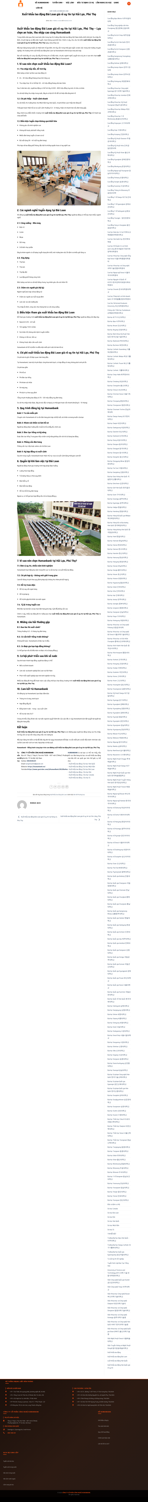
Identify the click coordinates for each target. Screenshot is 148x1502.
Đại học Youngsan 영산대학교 (118, 1200)
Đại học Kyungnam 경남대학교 (118, 725)
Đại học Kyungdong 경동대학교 (118, 708)
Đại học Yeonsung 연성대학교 (118, 1183)
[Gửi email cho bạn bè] (59, 787)
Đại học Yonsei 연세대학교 (116, 1196)
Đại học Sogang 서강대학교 (117, 1055)
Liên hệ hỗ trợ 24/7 (103, 1444)
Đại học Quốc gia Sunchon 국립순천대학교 (119, 993)
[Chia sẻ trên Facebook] (51, 787)
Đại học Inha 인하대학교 (116, 591)
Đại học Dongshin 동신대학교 (117, 457)
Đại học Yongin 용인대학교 (117, 1191)
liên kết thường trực (79, 794)
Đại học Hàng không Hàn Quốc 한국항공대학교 (118, 531)
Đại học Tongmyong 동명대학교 (118, 1147)
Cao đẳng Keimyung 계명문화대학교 (118, 82)
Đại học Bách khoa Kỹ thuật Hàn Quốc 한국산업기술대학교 (118, 335)
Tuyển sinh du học (8, 1461)
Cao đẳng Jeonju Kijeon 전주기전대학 (118, 68)
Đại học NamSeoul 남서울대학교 (119, 750)
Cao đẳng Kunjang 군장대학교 (118, 134)
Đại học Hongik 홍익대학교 (117, 570)
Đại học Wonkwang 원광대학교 (118, 1163)
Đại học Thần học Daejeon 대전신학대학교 (119, 1127)
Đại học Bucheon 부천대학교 (117, 345)
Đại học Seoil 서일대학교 (116, 1027)
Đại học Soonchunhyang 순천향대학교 (118, 1064)
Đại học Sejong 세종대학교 (117, 1018)
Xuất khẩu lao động (75, 763)
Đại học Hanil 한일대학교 (116, 536)
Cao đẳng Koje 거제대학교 (116, 130)
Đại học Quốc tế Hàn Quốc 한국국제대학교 (119, 1000)
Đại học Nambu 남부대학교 (117, 746)
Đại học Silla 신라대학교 (116, 1050)
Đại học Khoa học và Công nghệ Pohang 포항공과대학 (118, 626)
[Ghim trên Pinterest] (63, 787)
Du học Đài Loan (88, 769)
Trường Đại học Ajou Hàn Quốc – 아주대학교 (118, 1239)
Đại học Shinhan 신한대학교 (117, 1046)
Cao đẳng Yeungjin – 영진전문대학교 (118, 219)
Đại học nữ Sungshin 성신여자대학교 (118, 858)
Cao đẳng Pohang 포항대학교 (118, 177)
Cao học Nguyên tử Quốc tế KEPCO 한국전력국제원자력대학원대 (118, 282)
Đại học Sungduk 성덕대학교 (117, 1095)
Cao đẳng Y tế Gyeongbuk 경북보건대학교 (119, 205)
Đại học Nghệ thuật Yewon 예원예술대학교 (118, 788)
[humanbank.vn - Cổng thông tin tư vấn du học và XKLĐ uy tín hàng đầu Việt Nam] (24, 3)
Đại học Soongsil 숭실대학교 (117, 1070)
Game (116, 2)
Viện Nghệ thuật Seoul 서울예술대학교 (118, 1340)
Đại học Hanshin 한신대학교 (117, 553)
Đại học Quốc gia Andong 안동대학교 (118, 877)
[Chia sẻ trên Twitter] (55, 787)
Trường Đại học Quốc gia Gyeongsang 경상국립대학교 (118, 1253)
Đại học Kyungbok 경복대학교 (118, 704)
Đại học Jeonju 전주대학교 (116, 599)
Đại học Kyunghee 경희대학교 (118, 712)
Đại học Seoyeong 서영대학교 (118, 1042)
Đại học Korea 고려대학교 (116, 676)
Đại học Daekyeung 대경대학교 (118, 427)
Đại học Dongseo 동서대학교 (117, 452)
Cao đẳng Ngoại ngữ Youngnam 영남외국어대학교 (119, 172)
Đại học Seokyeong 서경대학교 (118, 1031)
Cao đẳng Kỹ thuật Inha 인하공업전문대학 (118, 147)
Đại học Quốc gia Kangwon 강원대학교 (118, 951)
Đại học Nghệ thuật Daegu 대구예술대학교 (118, 767)
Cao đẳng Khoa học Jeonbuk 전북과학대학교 (118, 96)
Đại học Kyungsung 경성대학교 (118, 729)
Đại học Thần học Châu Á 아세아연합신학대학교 (118, 1120)
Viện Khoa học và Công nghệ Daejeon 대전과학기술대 (117, 1302)
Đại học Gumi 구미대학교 (116, 494)
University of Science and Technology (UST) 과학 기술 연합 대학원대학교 (118, 1273)
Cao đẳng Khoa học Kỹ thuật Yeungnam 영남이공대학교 (117, 103)
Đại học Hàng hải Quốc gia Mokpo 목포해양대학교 (118, 517)
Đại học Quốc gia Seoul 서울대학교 (118, 986)
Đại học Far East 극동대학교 (117, 468)
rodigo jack (68, 21)
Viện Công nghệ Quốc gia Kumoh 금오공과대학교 (118, 1281)
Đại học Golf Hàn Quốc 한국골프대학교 (118, 489)
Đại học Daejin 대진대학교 (116, 423)
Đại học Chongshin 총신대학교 (118, 385)
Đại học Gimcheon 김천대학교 (118, 483)
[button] (129, 3)
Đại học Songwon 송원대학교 (117, 1059)
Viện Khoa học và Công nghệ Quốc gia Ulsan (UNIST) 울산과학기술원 (119, 1331)
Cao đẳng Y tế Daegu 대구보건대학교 (119, 198)
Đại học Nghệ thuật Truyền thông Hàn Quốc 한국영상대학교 (119, 781)
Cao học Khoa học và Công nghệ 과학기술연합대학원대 (118, 267)
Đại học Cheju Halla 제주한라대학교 (118, 376)
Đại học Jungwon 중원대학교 (117, 608)
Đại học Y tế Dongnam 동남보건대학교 (118, 1178)
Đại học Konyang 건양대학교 (117, 663)
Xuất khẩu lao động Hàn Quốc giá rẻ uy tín (118, 1366)
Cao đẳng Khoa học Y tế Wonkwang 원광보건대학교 (117, 117)
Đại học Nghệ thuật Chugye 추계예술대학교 (118, 760)
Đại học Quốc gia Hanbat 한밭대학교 (118, 919)
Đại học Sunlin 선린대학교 (116, 1110)
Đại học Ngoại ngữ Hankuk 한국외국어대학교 (119, 802)
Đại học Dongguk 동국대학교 (117, 448)
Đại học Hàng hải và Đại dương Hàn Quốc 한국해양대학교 (117, 524)
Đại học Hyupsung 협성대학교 (118, 582)
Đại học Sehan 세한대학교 (116, 1014)
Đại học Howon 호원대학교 (117, 578)
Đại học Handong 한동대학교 (117, 511)
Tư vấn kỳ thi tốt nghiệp (115, 1258)
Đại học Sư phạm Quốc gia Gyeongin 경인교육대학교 (116, 1083)
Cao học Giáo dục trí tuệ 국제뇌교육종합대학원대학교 (119, 233)
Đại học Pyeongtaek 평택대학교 (118, 872)
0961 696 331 (12, 1433)
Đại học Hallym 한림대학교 (117, 507)
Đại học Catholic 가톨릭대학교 (118, 370)
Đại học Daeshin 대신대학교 (117, 431)
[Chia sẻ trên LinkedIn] (67, 787)
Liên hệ (39, 7)
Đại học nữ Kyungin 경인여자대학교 (118, 837)
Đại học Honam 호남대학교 (117, 566)
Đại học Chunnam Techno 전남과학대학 (118, 411)
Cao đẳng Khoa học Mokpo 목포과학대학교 (118, 110)
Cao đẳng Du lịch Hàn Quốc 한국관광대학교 (118, 43)
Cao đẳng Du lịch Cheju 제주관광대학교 (118, 36)
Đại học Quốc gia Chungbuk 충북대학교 (118, 898)
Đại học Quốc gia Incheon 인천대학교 (118, 933)
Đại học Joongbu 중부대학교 (117, 603)
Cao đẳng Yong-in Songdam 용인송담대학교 (118, 226)
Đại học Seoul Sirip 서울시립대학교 (119, 1036)
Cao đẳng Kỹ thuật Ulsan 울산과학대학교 (118, 154)
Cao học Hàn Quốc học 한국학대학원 (118, 240)
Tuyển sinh (57, 2)
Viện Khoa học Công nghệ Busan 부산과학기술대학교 (118, 1295)
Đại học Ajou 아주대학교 (116, 321)
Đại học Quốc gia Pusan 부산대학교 (119, 979)
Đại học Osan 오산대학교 (116, 863)
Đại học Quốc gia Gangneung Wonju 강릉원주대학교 (117, 912)
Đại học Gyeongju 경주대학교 (117, 503)
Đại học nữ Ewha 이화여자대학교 (118, 816)
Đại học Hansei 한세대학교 (117, 545)
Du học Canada (89, 774)
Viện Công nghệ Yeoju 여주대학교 (118, 1288)
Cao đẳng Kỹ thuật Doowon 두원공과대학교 (118, 140)
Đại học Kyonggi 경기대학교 (117, 700)
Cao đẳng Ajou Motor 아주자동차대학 (119, 20)
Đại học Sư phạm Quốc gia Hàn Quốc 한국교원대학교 (117, 1090)
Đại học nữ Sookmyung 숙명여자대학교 (118, 851)
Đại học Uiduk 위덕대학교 (116, 1155)
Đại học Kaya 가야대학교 (116, 616)
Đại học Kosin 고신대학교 (116, 680)
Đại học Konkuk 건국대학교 (117, 659)
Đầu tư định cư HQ (85, 2)
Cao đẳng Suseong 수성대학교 (118, 186)
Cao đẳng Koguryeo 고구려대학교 (118, 124)
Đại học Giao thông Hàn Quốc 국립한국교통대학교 (118, 478)
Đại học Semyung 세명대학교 (117, 1022)
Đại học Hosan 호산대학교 (116, 574)
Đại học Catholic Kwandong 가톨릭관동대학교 (118, 350)
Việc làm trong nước (9, 1473)
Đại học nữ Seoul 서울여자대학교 (118, 844)
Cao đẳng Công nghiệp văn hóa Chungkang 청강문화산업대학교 (118, 28)
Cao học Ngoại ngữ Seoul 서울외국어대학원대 (118, 274)
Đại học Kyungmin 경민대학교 (118, 721)
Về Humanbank (42, 2)
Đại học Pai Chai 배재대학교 (117, 867)
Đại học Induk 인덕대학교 (116, 587)
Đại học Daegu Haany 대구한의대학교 (118, 418)
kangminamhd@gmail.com (34, 763)
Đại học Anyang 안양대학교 (117, 329)
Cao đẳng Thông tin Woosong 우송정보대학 (118, 191)
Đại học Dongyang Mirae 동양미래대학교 (118, 462)
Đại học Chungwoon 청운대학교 (118, 405)
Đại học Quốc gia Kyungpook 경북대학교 (119, 972)
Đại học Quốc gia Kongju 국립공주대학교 (118, 958)
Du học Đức (87, 772)
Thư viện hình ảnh (103, 1426)
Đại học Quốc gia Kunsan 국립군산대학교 (118, 965)
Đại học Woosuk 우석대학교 (117, 1172)
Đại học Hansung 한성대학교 (117, 557)
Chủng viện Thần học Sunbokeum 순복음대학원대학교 (118, 311)
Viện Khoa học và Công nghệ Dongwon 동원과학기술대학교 (118, 1309)
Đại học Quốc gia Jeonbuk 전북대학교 (118, 944)
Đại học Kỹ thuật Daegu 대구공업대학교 (118, 694)
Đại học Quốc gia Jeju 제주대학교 (119, 939)
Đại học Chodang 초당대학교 (117, 381)
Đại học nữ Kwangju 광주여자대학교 (118, 830)
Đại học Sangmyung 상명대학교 (118, 1010)
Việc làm (70, 2)
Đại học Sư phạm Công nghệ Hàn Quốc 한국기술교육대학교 (118, 1076)
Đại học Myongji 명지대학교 (117, 742)
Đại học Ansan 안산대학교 (116, 325)
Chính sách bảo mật (104, 1438)
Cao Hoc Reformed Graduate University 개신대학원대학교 (118, 304)
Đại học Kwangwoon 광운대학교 (119, 689)
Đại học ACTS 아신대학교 (116, 317)
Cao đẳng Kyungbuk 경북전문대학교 (118, 161)
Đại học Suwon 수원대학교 (117, 1115)
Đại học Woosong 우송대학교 (117, 1168)
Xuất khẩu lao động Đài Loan (59, 11)
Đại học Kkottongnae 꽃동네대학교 (118, 654)
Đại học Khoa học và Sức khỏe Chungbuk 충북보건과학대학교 (118, 640)
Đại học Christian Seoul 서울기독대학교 (118, 395)
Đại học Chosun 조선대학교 (117, 389)
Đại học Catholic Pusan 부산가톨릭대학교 (118, 364)
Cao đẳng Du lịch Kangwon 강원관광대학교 (118, 50)
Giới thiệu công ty (103, 1420)
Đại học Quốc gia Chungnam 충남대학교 (118, 905)
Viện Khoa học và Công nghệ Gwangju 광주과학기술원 (117, 1316)
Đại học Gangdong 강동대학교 (118, 472)
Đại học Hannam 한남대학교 (117, 540)
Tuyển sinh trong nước (10, 1467)
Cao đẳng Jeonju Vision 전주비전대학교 (118, 75)
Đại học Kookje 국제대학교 (117, 668)
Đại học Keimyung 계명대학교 (118, 620)
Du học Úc (86, 777)
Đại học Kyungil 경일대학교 (117, 717)
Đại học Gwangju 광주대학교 (117, 499)
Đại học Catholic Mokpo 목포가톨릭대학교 (119, 358)
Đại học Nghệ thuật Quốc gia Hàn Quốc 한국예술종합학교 (118, 774)
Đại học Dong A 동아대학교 (117, 440)
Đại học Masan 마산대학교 (117, 733)
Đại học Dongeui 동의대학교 (117, 444)
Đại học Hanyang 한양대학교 (117, 561)
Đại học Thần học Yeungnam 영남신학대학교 (119, 1141)
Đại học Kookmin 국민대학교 (117, 672)
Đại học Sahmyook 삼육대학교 (118, 1006)
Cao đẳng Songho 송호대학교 (117, 181)
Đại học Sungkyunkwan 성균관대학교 (119, 1101)
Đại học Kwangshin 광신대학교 (118, 684)
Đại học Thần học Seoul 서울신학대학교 (119, 1134)
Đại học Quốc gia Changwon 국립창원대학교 (118, 884)
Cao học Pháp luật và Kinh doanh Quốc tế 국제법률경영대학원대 (119, 297)
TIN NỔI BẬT (111, 1233)
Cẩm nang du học (104, 2)
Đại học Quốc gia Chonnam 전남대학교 (118, 891)
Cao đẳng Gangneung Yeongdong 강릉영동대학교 (118, 57)
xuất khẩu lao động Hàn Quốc (117, 1360)
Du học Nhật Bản (89, 766)
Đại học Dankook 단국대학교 (117, 436)
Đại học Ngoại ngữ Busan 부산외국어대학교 (118, 795)
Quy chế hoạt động (103, 1432)
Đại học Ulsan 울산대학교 (116, 1159)
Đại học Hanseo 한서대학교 (117, 549)
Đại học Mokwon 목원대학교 (117, 737)
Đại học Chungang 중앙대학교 (118, 401)
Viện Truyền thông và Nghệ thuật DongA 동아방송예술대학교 (119, 1347)
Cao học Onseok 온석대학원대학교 (119, 290)
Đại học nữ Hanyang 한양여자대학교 (118, 823)
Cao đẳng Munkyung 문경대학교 (119, 166)
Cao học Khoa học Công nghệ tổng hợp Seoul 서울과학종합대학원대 (119, 258)
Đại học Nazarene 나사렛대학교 (118, 754)
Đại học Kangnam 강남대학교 (117, 612)
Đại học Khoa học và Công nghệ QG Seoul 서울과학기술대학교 (118, 633)
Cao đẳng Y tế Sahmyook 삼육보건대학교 (118, 212)
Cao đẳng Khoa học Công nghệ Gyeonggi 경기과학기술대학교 (118, 89)
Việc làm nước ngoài (9, 1479)
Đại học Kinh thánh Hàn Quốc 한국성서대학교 (118, 647)
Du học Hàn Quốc (89, 763)
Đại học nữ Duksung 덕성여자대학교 (118, 809)
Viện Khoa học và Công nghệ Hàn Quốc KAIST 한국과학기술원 (118, 1323)
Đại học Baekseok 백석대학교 (118, 341)
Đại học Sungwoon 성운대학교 (118, 1106)
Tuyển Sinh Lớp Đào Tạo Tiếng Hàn (118, 1264)
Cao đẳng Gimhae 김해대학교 (117, 63)
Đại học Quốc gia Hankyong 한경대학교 (118, 926)
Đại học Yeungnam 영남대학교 (118, 1187)
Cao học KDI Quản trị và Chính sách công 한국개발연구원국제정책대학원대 (118, 249)
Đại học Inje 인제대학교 (115, 595)
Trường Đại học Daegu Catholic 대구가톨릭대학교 (119, 1246)
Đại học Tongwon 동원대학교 (117, 1151)
